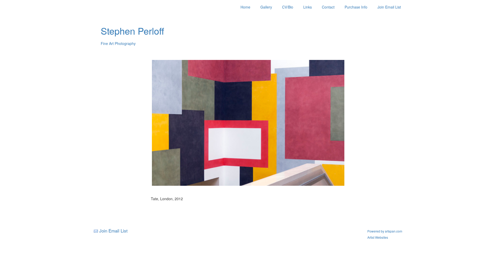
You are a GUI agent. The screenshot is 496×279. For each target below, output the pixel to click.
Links (307, 7)
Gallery (266, 7)
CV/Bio (287, 7)
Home (245, 7)
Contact (328, 7)
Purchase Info (356, 7)
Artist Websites (377, 237)
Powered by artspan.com (384, 231)
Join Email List (389, 7)
